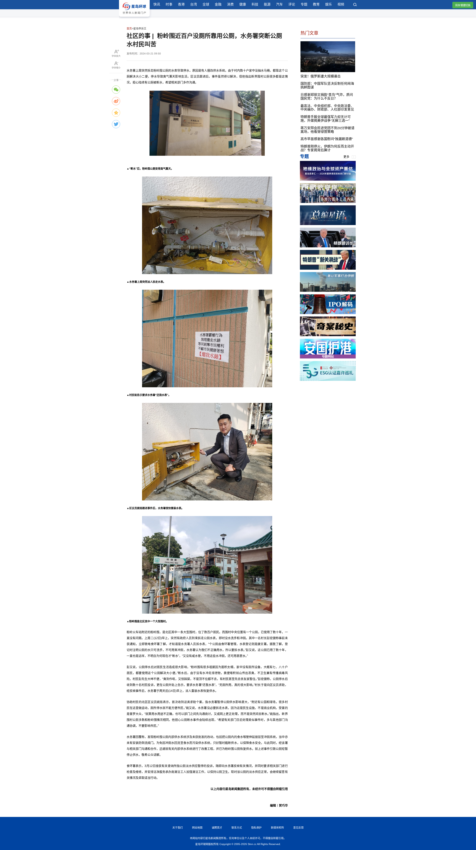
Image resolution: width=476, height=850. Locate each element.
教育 (316, 4)
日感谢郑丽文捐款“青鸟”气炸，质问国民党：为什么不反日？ (326, 96)
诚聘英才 (217, 827)
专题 (304, 4)
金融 (218, 4)
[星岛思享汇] (328, 179)
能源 (267, 4)
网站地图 (197, 827)
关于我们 (177, 827)
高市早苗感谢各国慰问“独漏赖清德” (326, 139)
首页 (129, 28)
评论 (291, 4)
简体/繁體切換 (462, 5)
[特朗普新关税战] (328, 268)
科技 (255, 4)
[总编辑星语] (328, 224)
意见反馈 (298, 827)
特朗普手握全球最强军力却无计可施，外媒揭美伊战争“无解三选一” (325, 118)
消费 (230, 4)
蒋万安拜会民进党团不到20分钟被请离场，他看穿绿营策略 (327, 130)
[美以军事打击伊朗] (328, 290)
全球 (205, 4)
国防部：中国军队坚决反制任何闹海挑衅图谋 (327, 85)
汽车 (279, 4)
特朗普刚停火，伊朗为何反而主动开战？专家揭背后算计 (327, 148)
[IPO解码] (328, 313)
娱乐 (328, 4)
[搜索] (355, 5)
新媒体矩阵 (277, 827)
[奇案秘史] (328, 335)
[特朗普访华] (328, 246)
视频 (340, 4)
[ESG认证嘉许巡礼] (328, 379)
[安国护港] (328, 357)
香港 (181, 4)
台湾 (193, 4)
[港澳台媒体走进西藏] (328, 201)
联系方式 (236, 827)
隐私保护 (256, 827)
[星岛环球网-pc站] (134, 17)
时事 (169, 4)
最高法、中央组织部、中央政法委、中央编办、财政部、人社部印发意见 (327, 107)
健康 (242, 4)
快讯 (156, 4)
